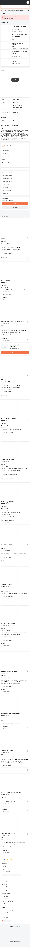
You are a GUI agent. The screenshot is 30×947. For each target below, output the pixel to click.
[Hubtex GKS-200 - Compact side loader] (15, 823)
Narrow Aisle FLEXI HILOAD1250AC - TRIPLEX (14, 321)
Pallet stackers (5, 159)
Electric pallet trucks (7, 172)
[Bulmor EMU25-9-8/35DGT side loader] (15, 409)
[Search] (27, 6)
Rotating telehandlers (7, 178)
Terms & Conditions (6, 893)
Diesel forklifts (5, 150)
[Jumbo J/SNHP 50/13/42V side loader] (15, 613)
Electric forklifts (5, 156)
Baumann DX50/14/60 (7, 750)
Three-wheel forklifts (7, 162)
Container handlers (6, 190)
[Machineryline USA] (10, 2)
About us (4, 866)
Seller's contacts (6, 871)
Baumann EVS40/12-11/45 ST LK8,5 (11, 792)
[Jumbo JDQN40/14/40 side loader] (15, 534)
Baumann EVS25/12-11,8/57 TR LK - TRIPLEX (20, 34)
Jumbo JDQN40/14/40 (7, 544)
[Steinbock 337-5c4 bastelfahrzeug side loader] (15, 703)
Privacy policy (5, 896)
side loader (16, 99)
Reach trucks (5, 169)
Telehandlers (5, 153)
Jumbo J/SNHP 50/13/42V (8, 623)
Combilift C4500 (5, 375)
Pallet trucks (5, 193)
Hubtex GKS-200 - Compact (8, 833)
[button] (28, 2)
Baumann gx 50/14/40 (17, 43)
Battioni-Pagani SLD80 (7, 459)
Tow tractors (5, 187)
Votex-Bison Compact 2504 (19, 26)
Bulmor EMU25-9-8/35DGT (8, 419)
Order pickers (5, 184)
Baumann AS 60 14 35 (7, 584)
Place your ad (15, 352)
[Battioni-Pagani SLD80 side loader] (15, 449)
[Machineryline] (6, 10)
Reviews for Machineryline (8, 901)
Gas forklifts (5, 166)
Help (3, 869)
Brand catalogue (5, 903)
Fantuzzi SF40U (5, 281)
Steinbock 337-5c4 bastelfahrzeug (10, 713)
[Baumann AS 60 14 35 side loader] (15, 574)
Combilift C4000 (5, 237)
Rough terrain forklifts (7, 181)
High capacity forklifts (7, 175)
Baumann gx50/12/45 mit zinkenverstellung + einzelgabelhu (20, 51)
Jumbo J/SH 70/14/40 (17, 60)
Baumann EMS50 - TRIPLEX (9, 671)
